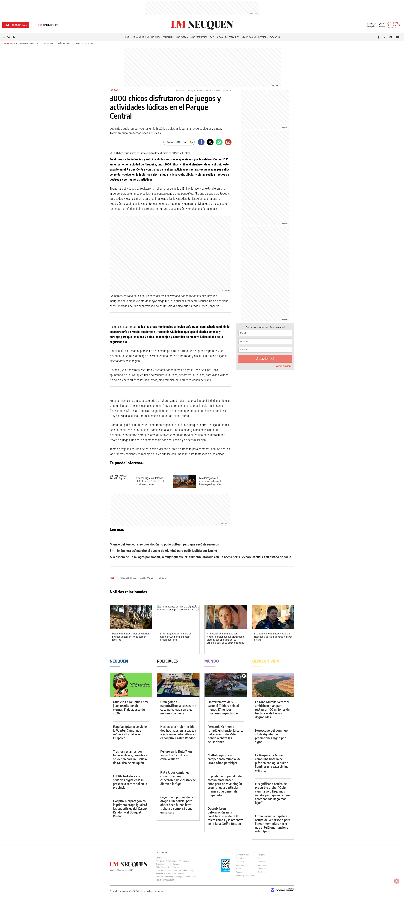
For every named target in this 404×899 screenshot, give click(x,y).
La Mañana (179, 90)
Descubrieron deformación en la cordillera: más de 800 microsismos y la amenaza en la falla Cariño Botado (225, 815)
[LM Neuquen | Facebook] (379, 37)
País (212, 37)
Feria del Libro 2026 (29, 44)
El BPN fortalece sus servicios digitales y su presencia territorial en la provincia (130, 781)
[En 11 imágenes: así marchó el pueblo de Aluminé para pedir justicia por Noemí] (178, 617)
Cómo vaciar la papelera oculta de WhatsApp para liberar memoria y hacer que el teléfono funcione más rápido (272, 823)
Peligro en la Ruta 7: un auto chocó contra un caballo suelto (176, 755)
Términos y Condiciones (244, 876)
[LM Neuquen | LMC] (47, 25)
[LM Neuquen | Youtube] (397, 37)
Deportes (262, 37)
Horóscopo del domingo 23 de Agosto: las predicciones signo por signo (271, 736)
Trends (238, 869)
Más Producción (199, 37)
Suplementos (241, 872)
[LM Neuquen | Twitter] (385, 37)
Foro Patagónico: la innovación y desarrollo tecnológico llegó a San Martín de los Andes (210, 482)
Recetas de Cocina (84, 44)
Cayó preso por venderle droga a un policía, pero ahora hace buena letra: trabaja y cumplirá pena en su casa (176, 804)
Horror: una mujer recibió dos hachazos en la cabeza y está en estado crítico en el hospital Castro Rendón (178, 732)
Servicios (261, 872)
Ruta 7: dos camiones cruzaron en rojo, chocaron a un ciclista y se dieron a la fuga (178, 778)
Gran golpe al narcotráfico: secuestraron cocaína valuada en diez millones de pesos (178, 707)
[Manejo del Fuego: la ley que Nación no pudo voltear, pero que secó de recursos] (131, 617)
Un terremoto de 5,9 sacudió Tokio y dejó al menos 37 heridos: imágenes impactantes (223, 707)
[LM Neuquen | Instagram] (391, 37)
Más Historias (64, 44)
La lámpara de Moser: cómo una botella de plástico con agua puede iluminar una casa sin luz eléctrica (271, 762)
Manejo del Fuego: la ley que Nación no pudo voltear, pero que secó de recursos (164, 544)
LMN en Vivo (48, 44)
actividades (146, 578)
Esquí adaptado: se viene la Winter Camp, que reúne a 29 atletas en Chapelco (130, 732)
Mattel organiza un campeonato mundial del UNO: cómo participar (224, 759)
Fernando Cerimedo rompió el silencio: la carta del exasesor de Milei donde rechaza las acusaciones (225, 734)
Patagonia (275, 37)
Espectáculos (232, 37)
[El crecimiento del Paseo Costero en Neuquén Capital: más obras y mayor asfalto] (273, 617)
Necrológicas (249, 37)
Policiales (168, 37)
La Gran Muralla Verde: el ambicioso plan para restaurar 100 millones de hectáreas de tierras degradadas (272, 709)
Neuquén (155, 37)
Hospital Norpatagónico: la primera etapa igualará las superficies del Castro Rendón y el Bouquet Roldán (130, 808)
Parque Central (196, 90)
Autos (220, 37)
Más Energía (182, 37)
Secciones (262, 869)
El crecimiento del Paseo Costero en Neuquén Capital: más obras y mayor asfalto (273, 636)
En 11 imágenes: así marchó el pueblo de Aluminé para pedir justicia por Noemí (163, 550)
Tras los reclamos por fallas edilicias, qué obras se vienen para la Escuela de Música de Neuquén (130, 757)
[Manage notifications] (396, 881)
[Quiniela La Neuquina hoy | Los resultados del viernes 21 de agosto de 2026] (131, 685)
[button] (3, 37)
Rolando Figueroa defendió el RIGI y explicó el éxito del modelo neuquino (150, 481)
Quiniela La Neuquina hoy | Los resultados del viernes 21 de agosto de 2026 (130, 707)
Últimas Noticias (140, 37)
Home (126, 37)
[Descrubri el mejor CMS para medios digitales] (282, 893)
